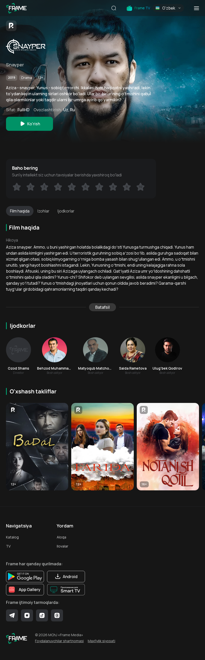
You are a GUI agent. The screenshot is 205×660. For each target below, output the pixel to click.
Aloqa (61, 537)
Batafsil (102, 307)
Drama (26, 77)
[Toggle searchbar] (114, 9)
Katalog (12, 537)
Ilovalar (62, 546)
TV (8, 546)
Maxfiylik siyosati (101, 640)
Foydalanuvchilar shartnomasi (59, 640)
